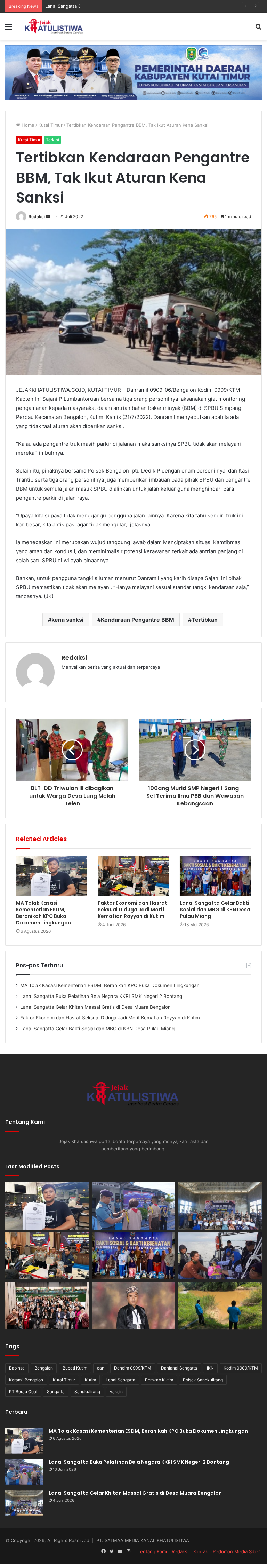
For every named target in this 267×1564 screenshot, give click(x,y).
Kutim (90, 1379)
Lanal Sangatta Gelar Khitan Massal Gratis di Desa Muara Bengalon (117, 6)
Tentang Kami (152, 1551)
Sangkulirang (87, 1391)
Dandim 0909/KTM (132, 1368)
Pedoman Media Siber (236, 1551)
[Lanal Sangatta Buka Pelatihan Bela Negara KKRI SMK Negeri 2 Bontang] (134, 1206)
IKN (210, 1368)
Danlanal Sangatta (179, 1368)
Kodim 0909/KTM (241, 1368)
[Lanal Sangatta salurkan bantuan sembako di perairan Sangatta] (220, 1256)
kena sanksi (67, 619)
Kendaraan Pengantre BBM (137, 619)
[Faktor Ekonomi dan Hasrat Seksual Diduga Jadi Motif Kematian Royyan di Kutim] (133, 876)
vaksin (116, 1391)
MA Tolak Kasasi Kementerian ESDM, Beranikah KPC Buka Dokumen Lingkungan (43, 912)
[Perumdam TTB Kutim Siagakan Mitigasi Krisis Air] (220, 1305)
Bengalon (43, 1368)
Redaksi (37, 216)
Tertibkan (205, 619)
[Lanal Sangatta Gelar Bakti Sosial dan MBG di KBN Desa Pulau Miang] (215, 876)
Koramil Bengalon (26, 1379)
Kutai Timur (50, 125)
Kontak (200, 1551)
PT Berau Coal (23, 1391)
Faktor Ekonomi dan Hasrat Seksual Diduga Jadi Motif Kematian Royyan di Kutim (132, 909)
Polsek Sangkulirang (203, 1379)
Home (27, 125)
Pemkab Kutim (159, 1379)
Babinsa (17, 1368)
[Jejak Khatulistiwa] (54, 26)
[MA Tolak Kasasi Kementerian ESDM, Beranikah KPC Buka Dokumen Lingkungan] (51, 876)
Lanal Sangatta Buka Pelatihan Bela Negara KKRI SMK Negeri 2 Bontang (101, 996)
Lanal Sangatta (120, 1379)
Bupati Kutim (75, 1368)
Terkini (52, 139)
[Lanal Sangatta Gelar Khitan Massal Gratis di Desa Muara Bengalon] (220, 1206)
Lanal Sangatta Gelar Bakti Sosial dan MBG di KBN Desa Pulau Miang (215, 909)
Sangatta (56, 1391)
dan (100, 1368)
